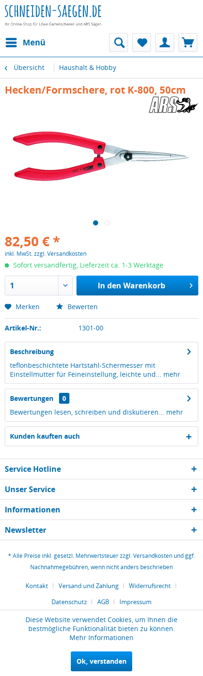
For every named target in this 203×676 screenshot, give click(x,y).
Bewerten (82, 306)
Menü (34, 42)
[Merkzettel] (141, 42)
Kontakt (36, 585)
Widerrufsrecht (150, 585)
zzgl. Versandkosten (60, 254)
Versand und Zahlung (88, 585)
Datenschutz (69, 602)
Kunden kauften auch (45, 436)
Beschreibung (32, 351)
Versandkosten (152, 556)
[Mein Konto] (164, 42)
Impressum (135, 602)
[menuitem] (25, 42)
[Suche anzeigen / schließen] (118, 42)
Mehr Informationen (101, 637)
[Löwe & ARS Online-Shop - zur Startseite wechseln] (53, 21)
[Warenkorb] (187, 42)
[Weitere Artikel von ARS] (173, 104)
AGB (103, 602)
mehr (170, 374)
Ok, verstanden (101, 661)
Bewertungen (31, 398)
